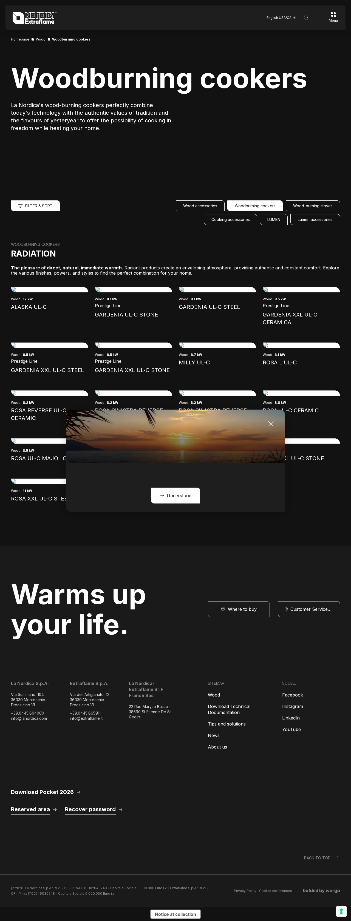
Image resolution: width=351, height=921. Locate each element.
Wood (214, 695)
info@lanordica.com (29, 718)
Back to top (317, 858)
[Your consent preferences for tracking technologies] (341, 911)
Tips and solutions (227, 724)
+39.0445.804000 (27, 713)
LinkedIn (291, 718)
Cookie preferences (275, 891)
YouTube (291, 729)
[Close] (271, 423)
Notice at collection (175, 914)
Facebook (292, 695)
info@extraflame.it (86, 718)
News (214, 735)
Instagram (292, 706)
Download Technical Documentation (229, 709)
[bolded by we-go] (321, 891)
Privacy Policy (245, 891)
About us (217, 747)
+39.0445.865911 (85, 713)
